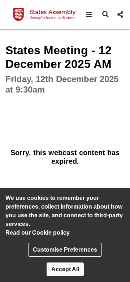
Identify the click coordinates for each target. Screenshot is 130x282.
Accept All (65, 269)
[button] (89, 14)
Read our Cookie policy (37, 233)
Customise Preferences (65, 250)
